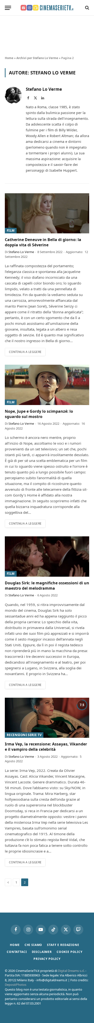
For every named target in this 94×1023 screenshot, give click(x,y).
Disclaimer (42, 952)
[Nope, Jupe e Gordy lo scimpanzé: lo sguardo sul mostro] (47, 385)
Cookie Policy (69, 952)
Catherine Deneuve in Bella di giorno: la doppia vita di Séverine (43, 242)
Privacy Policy (47, 959)
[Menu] (8, 7)
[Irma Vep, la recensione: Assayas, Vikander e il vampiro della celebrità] (47, 718)
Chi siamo (33, 945)
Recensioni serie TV (24, 735)
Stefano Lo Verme (44, 89)
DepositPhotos (15, 984)
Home (9, 58)
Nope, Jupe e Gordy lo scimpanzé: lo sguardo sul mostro (39, 414)
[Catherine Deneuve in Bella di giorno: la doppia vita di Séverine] (47, 213)
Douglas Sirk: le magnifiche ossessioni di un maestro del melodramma (47, 585)
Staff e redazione (63, 945)
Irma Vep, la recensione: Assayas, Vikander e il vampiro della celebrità (46, 746)
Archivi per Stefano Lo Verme (37, 58)
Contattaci (17, 952)
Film (11, 230)
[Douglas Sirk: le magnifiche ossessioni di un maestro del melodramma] (47, 556)
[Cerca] (86, 7)
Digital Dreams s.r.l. (71, 971)
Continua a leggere (25, 352)
